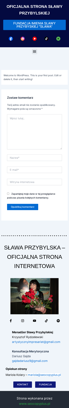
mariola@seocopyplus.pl (44, 374)
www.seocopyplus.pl (34, 404)
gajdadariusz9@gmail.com (30, 361)
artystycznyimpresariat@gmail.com (36, 342)
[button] (34, 51)
